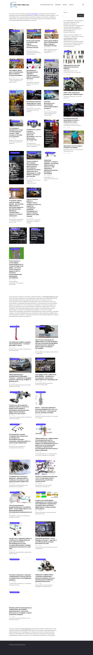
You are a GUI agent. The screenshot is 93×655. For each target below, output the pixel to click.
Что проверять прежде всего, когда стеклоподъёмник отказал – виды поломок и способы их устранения (16, 132)
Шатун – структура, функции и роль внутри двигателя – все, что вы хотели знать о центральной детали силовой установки (46, 410)
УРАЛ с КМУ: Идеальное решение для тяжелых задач (73, 93)
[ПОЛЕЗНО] (74, 62)
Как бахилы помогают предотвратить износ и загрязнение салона (34, 103)
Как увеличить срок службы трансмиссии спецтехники (15, 108)
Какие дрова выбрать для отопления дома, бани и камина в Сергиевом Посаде (51, 43)
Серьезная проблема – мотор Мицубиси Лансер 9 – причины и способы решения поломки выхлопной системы (46, 541)
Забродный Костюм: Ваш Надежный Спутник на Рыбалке (72, 67)
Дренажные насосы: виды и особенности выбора (73, 146)
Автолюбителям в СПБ (46, 4)
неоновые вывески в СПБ (50, 296)
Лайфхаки (58, 4)
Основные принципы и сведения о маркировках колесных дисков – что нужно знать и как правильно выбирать (20, 577)
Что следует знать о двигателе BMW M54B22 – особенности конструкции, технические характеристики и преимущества (46, 377)
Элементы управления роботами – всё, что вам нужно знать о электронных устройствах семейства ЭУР (46, 479)
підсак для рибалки (33, 13)
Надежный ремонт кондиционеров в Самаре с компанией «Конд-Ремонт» (16, 46)
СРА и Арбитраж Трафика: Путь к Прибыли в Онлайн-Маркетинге (51, 78)
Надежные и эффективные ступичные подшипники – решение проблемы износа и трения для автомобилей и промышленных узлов (45, 578)
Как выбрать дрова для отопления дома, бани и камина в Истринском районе (16, 73)
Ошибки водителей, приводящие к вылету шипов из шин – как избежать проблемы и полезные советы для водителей (15, 171)
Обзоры (65, 4)
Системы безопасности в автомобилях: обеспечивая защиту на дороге (51, 105)
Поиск (65, 12)
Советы (71, 4)
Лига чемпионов (26, 628)
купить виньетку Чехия (70, 38)
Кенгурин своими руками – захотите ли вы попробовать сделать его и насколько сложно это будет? (51, 136)
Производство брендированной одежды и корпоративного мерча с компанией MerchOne (33, 74)
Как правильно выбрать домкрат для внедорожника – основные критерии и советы (20, 343)
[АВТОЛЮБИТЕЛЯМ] (16, 339)
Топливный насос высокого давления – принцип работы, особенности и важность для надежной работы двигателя (19, 479)
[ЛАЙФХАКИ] (74, 115)
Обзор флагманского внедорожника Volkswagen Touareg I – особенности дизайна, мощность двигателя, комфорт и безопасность (20, 378)
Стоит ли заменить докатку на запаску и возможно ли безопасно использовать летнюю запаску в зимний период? (37, 231)
